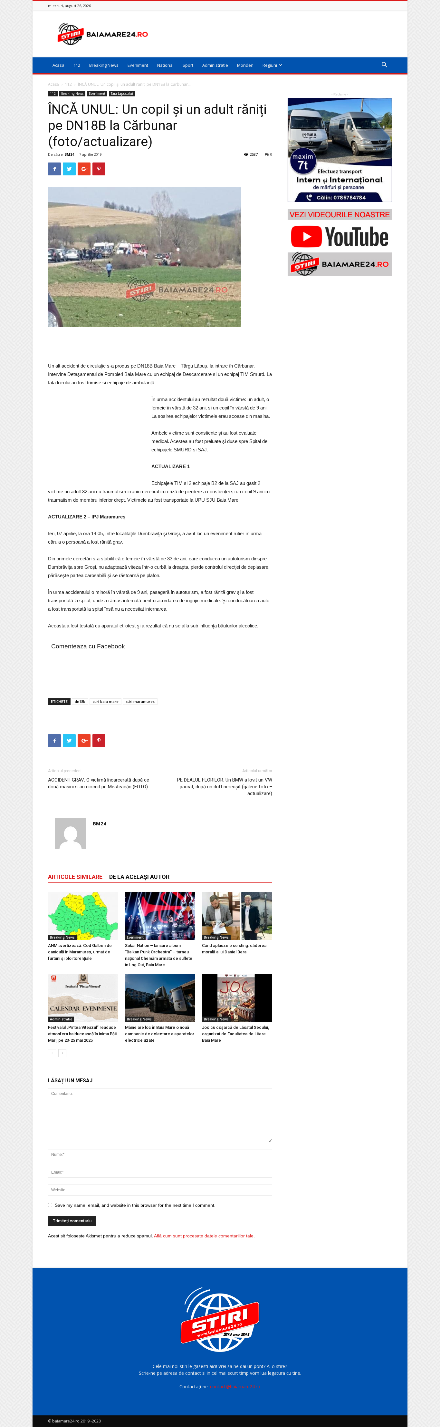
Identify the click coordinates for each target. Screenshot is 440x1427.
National (165, 65)
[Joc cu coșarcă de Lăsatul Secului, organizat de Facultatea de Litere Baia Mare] (237, 998)
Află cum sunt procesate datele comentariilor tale (203, 1235)
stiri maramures (140, 701)
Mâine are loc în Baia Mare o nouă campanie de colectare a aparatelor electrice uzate (159, 1034)
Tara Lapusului (122, 93)
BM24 (69, 154)
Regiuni (270, 65)
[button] (384, 66)
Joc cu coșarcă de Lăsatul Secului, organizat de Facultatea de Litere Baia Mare (235, 1034)
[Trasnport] (340, 150)
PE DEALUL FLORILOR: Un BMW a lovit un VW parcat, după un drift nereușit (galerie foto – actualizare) (224, 786)
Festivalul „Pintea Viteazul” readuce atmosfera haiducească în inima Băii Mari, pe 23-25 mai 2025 (82, 1034)
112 (76, 65)
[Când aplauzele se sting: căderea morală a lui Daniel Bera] (237, 916)
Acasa (58, 65)
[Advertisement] (275, 33)
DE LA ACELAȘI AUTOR (139, 876)
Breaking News (104, 65)
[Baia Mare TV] (340, 242)
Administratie (215, 65)
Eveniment (138, 65)
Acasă (53, 84)
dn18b (80, 701)
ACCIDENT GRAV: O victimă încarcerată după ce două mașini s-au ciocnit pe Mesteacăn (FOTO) (98, 783)
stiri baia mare (105, 701)
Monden (245, 65)
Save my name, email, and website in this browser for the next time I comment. (135, 1205)
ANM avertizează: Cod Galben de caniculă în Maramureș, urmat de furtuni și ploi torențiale (80, 952)
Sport (188, 65)
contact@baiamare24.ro (235, 1386)
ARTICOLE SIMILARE (75, 876)
